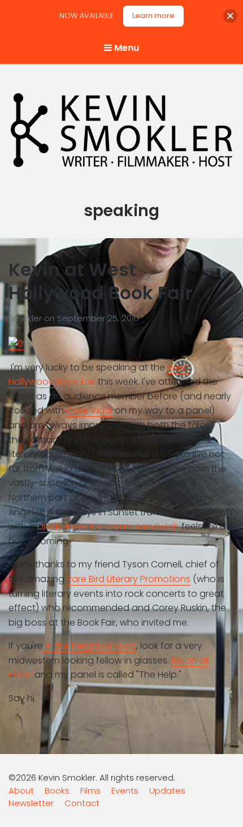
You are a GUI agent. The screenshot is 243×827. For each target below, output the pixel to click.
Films (90, 790)
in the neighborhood (89, 645)
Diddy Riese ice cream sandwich (108, 526)
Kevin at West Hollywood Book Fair (100, 281)
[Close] (230, 16)
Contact (81, 803)
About (21, 790)
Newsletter (31, 803)
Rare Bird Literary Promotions (128, 578)
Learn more (153, 15)
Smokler (26, 318)
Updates (167, 790)
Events (124, 790)
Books (57, 790)
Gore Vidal (89, 410)
